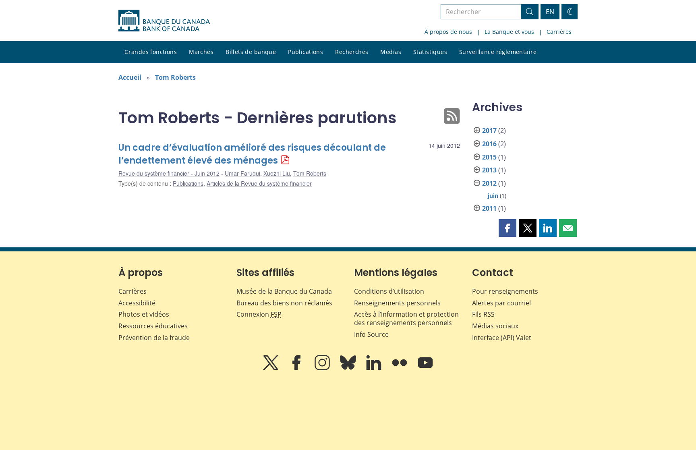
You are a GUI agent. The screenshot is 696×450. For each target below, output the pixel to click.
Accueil (129, 77)
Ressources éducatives (153, 325)
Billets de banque (251, 52)
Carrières (559, 31)
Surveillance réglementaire (497, 52)
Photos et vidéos (143, 314)
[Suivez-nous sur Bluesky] (349, 368)
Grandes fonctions (150, 52)
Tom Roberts (175, 77)
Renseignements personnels (397, 303)
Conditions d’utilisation (389, 291)
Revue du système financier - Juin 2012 (169, 173)
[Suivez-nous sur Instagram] (323, 368)
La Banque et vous (509, 31)
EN (550, 11)
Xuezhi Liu (276, 173)
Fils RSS (483, 314)
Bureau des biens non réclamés (284, 303)
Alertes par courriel (501, 303)
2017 (489, 130)
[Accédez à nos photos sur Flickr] (400, 368)
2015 (489, 157)
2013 (489, 170)
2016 (489, 143)
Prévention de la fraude (154, 337)
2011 (489, 208)
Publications (305, 52)
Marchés (201, 52)
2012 (489, 183)
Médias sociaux (495, 325)
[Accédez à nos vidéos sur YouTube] (425, 368)
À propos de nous (448, 31)
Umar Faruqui (242, 173)
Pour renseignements (505, 291)
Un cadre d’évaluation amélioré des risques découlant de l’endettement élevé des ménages (252, 154)
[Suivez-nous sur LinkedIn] (374, 368)
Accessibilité (136, 303)
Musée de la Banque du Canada (284, 291)
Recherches (351, 52)
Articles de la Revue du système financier (259, 183)
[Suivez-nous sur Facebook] (297, 368)
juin (493, 195)
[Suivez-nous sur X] (271, 368)
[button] (507, 228)
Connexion (259, 314)
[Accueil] (164, 20)
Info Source (371, 334)
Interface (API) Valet (501, 337)
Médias (390, 52)
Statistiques (430, 52)
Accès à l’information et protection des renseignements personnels (406, 318)
